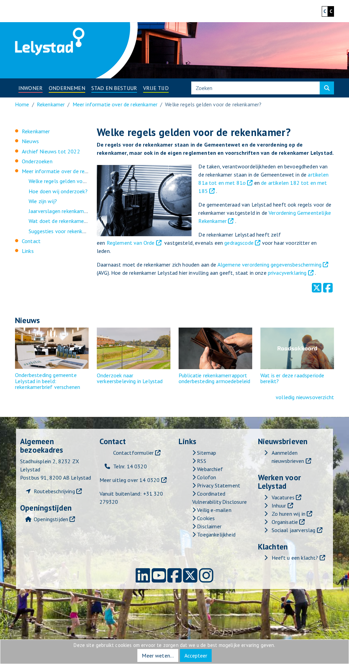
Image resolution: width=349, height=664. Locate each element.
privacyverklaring (287, 272)
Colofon (206, 477)
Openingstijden (51, 519)
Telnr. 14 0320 (130, 466)
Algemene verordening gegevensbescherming (270, 264)
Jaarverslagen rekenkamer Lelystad (69, 211)
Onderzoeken (37, 161)
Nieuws (30, 141)
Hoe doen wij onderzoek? (58, 191)
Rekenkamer (51, 104)
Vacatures (283, 497)
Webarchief (209, 469)
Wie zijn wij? (43, 201)
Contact (31, 241)
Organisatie (285, 521)
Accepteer (195, 655)
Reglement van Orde (131, 242)
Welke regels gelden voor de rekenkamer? (77, 181)
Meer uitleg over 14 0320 (130, 480)
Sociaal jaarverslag (294, 530)
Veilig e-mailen (213, 510)
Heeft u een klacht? (295, 557)
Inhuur (279, 505)
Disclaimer (209, 526)
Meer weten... (158, 655)
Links (28, 250)
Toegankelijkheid (216, 534)
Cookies (205, 518)
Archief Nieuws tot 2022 (51, 151)
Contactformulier (133, 452)
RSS (201, 460)
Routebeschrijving (54, 491)
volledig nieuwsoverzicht (305, 397)
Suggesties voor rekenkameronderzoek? (75, 231)
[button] (30, 87)
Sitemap (206, 452)
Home (22, 104)
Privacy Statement (218, 485)
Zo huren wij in (288, 513)
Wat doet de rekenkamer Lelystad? (69, 220)
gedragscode (239, 242)
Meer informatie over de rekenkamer (115, 104)
